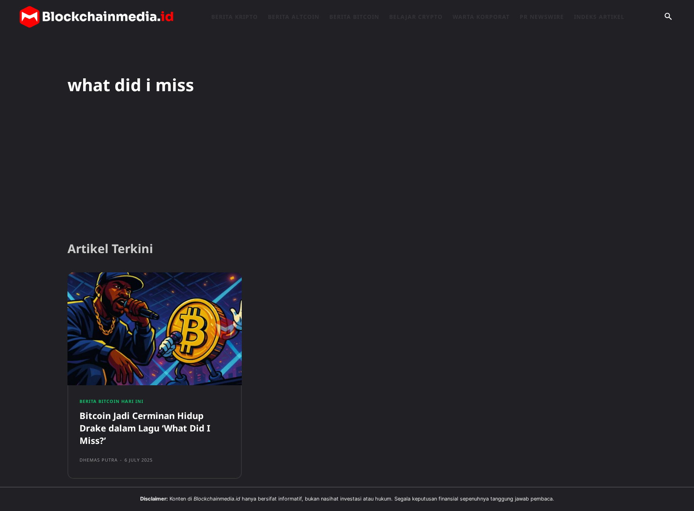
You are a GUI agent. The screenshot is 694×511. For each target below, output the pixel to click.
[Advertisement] (347, 172)
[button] (668, 17)
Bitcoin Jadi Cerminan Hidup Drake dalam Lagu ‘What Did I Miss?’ (145, 427)
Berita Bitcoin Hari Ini (111, 401)
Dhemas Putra (99, 460)
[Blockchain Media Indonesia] (96, 17)
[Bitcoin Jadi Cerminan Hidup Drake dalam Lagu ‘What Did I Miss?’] (154, 329)
